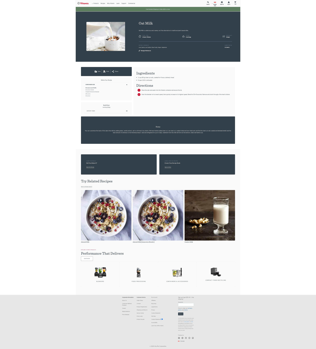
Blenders (100, 281)
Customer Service (141, 297)
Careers (124, 308)
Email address (180, 302)
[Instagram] (193, 338)
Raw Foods (154, 47)
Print (107, 71)
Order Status (140, 300)
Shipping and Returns (142, 310)
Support (124, 3)
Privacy (153, 310)
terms (186, 310)
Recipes (103, 3)
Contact (139, 303)
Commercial (131, 3)
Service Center (140, 313)
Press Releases (125, 314)
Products (96, 3)
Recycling (153, 303)
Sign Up (222, 4)
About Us (124, 300)
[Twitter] (182, 338)
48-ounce (88, 94)
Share (116, 71)
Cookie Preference (155, 319)
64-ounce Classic (90, 90)
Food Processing (139, 281)
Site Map (153, 316)
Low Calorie (142, 47)
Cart (235, 4)
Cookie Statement (155, 313)
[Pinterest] (186, 338)
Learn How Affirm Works (157, 325)
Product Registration (142, 307)
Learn (118, 3)
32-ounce (88, 96)
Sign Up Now (168, 167)
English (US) (215, 5)
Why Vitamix (110, 3)
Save (99, 71)
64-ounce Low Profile (91, 88)
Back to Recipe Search (86, 186)
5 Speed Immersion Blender (92, 92)
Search (208, 4)
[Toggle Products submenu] (92, 3)
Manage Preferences (146, 50)
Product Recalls (140, 319)
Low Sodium (148, 47)
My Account (154, 297)
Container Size (90, 84)
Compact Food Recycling (215, 280)
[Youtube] (189, 338)
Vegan (159, 47)
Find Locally (140, 316)
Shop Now (87, 258)
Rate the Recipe (90, 167)
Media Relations (126, 311)
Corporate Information (128, 297)
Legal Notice (154, 307)
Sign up (181, 314)
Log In (228, 4)
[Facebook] (179, 338)
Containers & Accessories (177, 281)
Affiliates (153, 300)
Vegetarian (164, 47)
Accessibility (154, 322)
